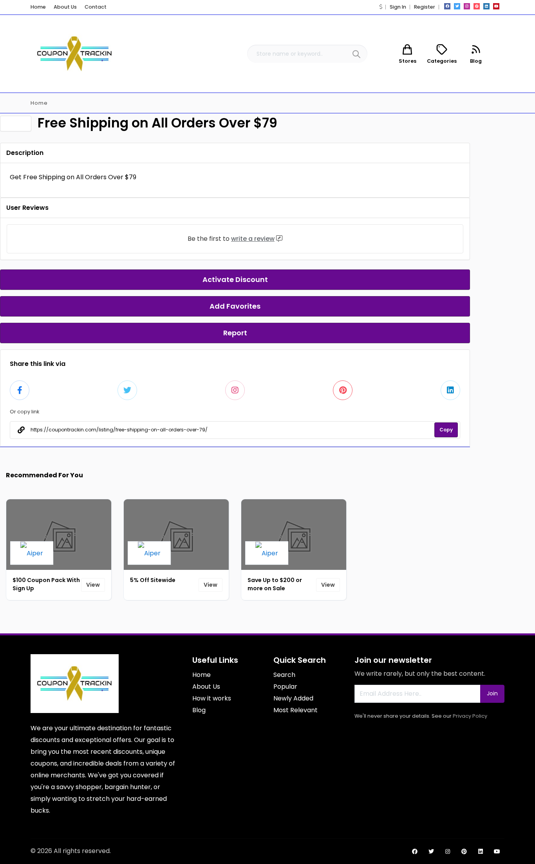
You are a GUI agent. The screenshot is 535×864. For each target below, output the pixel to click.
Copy (446, 429)
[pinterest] (477, 6)
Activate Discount (235, 279)
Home (38, 7)
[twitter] (457, 6)
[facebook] (447, 6)
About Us (65, 7)
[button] (381, 7)
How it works (211, 698)
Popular (285, 686)
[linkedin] (486, 6)
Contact (96, 7)
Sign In (398, 7)
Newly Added (293, 698)
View (93, 585)
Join (492, 693)
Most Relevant (295, 710)
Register (424, 7)
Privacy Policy (470, 716)
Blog (199, 710)
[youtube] (496, 6)
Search (284, 674)
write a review (253, 238)
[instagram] (467, 6)
